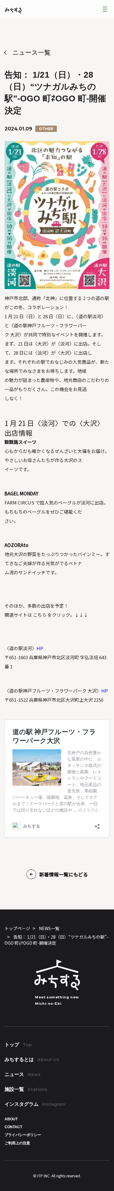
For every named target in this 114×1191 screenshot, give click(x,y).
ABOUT (11, 1119)
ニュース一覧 (31, 52)
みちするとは (32, 1059)
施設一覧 (26, 1089)
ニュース (22, 1074)
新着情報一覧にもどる (63, 874)
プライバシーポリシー (23, 1135)
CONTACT (13, 1127)
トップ (18, 1044)
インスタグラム (35, 1104)
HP (39, 648)
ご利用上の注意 (17, 1143)
